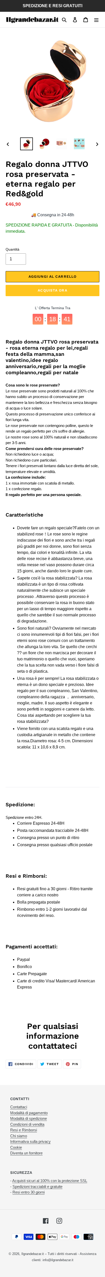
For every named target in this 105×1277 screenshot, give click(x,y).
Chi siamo (18, 1136)
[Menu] (96, 19)
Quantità (12, 249)
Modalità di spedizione (28, 1118)
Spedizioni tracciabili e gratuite (37, 1186)
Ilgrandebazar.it (32, 1254)
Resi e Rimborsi (23, 1130)
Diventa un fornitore (26, 1153)
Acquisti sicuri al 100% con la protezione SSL (49, 1180)
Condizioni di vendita (27, 1124)
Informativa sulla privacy (30, 1141)
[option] (26, 144)
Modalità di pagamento (29, 1113)
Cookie (16, 1147)
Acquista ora (52, 290)
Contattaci (18, 1107)
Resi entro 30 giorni (28, 1192)
